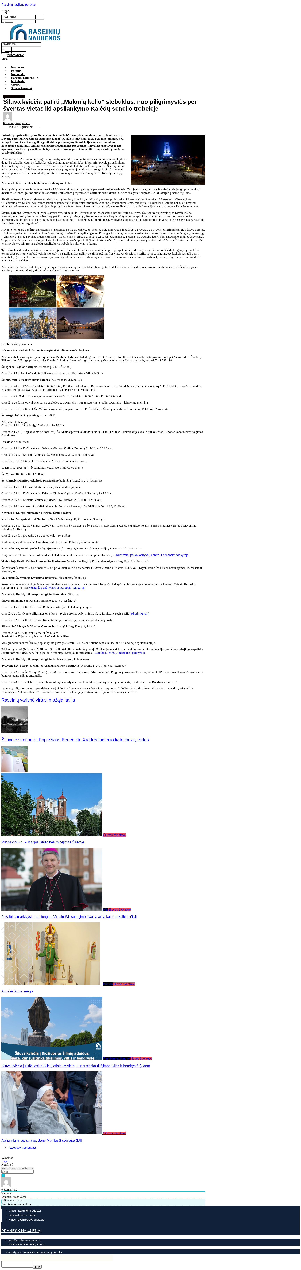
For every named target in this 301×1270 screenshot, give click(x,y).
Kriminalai (18, 81)
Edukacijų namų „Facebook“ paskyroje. (120, 652)
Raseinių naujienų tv (116, 1058)
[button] (105, 60)
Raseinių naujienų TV (25, 77)
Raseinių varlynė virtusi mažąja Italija (38, 699)
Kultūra (108, 984)
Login (4, 1161)
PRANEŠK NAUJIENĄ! (21, 1231)
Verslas (16, 84)
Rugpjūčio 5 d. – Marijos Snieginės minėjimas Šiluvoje (42, 842)
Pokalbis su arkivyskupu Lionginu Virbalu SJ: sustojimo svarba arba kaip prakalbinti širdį (69, 917)
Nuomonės (18, 74)
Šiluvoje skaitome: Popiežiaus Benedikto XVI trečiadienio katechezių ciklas (75, 739)
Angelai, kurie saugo (17, 991)
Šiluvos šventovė (21, 88)
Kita (105, 909)
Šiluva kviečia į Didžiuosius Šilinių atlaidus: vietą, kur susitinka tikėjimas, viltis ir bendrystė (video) (75, 1066)
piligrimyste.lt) (140, 613)
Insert (37, 1266)
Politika (16, 71)
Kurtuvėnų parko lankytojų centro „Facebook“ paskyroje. (152, 555)
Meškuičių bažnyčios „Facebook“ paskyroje (57, 587)
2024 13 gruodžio (21, 127)
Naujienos (17, 67)
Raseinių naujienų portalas (18, 4)
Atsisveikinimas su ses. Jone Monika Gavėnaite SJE (41, 1140)
